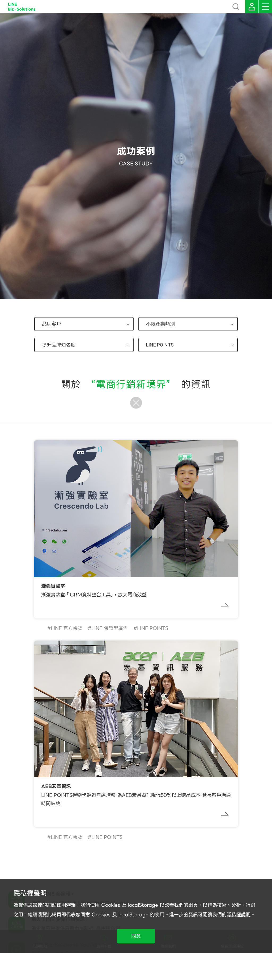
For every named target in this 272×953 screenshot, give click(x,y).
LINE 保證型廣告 (109, 628)
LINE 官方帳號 (66, 628)
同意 (136, 936)
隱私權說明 (238, 914)
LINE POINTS (152, 628)
